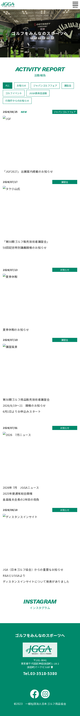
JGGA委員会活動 (38, 93)
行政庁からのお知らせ (17, 100)
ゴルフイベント (13, 93)
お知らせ (21, 85)
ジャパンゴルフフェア (45, 85)
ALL (7, 85)
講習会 (67, 85)
